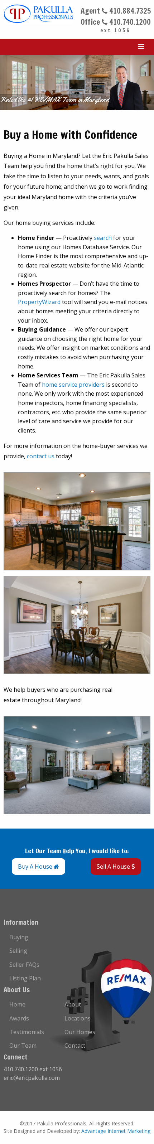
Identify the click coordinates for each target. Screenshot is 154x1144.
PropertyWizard (39, 302)
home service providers (73, 384)
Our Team (23, 1045)
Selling (18, 951)
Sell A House (114, 866)
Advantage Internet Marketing (115, 1131)
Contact (74, 1045)
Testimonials (26, 1032)
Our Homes (79, 1032)
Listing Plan (25, 978)
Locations (77, 1018)
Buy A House (36, 866)
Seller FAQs (24, 965)
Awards (19, 1018)
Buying (18, 937)
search (103, 238)
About (72, 1004)
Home (17, 1004)
